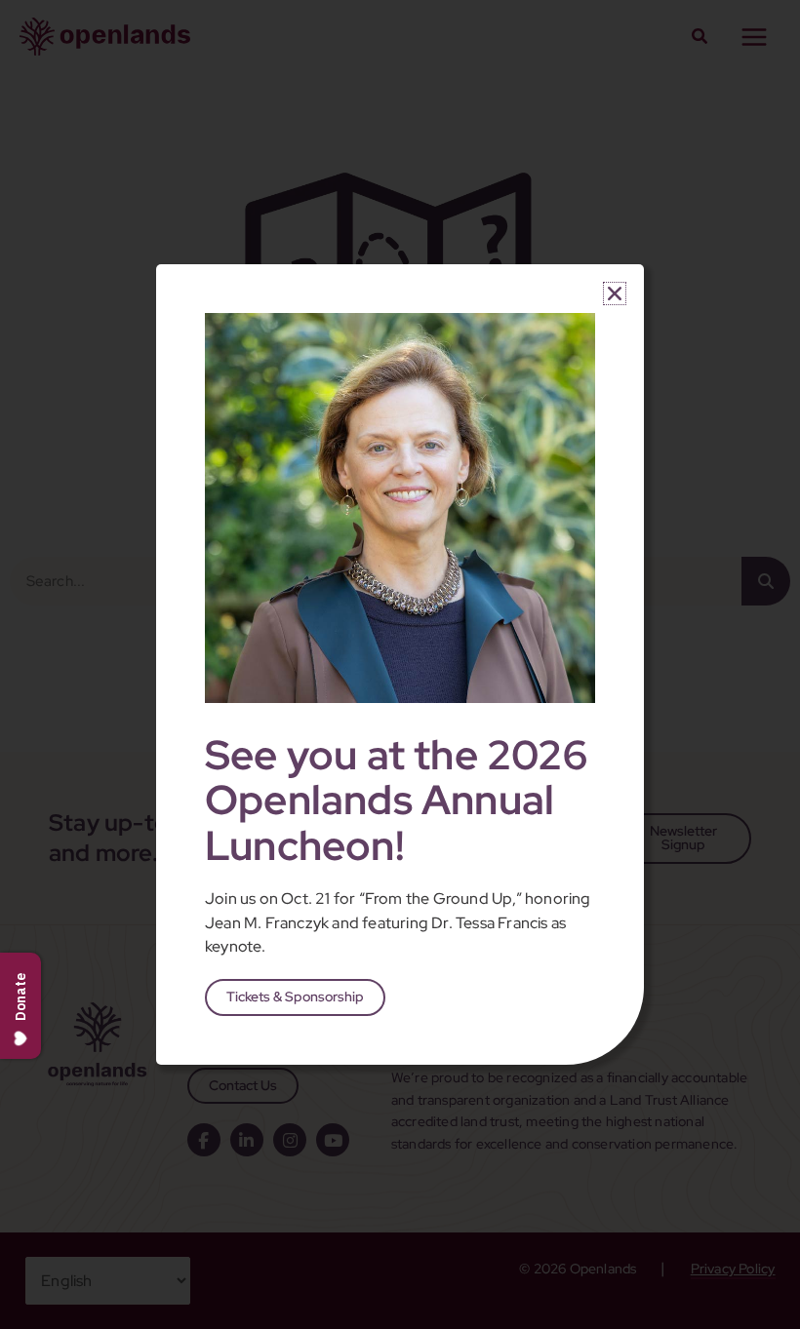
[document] (400, 664)
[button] (614, 293)
